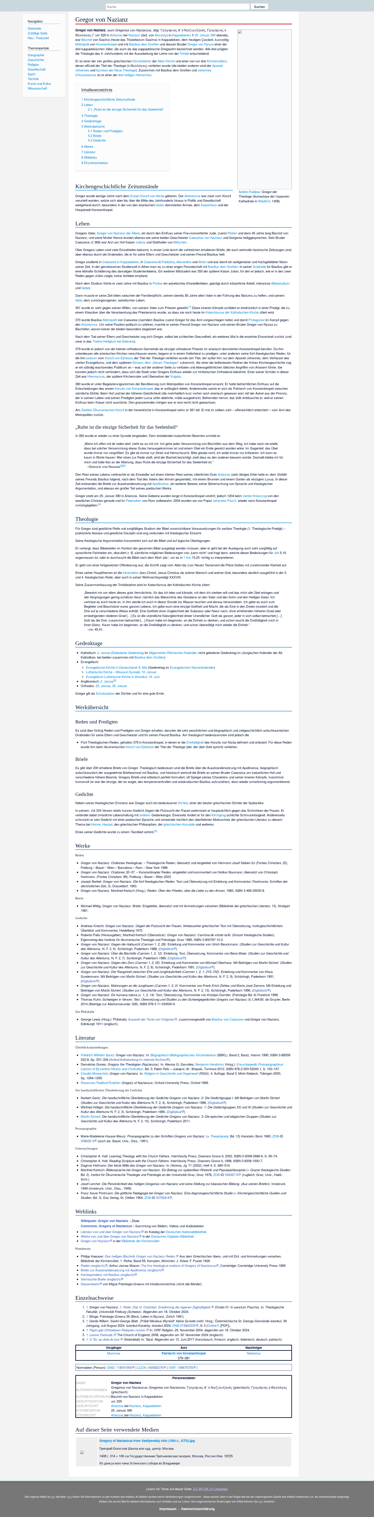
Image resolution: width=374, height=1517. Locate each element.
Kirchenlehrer (141, 61)
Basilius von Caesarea (227, 1019)
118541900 (124, 1367)
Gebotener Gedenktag (128, 652)
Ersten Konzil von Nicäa (147, 195)
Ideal (78, 300)
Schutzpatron (105, 693)
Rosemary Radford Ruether (100, 1082)
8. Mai (143, 667)
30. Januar (119, 685)
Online (212, 1325)
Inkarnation (130, 572)
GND (110, 1367)
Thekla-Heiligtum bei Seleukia (113, 341)
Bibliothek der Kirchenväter (141, 1240)
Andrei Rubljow (249, 191)
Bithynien (180, 242)
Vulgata (175, 376)
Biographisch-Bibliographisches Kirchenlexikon (183, 1055)
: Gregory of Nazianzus (106, 1226)
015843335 (188, 1325)
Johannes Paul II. (225, 500)
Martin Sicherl (90, 1116)
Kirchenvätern (217, 61)
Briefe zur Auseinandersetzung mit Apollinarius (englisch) (121, 1270)
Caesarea (151, 261)
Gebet (85, 287)
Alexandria (183, 261)
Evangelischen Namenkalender (192, 667)
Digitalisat (166, 948)
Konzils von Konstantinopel (134, 388)
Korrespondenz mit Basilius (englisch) (107, 1274)
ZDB (275, 1136)
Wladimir (264, 201)
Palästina (168, 261)
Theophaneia (219, 1136)
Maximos (113, 1353)
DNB (175, 1325)
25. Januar (202, 35)
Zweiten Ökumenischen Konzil (102, 409)
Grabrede (259, 266)
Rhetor (232, 233)
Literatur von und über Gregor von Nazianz (111, 1231)
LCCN (141, 1367)
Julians (140, 242)
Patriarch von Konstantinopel (184, 1353)
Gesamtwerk (90, 1284)
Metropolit (82, 44)
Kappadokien (181, 35)
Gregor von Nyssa (200, 44)
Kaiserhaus (209, 205)
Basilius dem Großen (144, 44)
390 (213, 35)
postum (91, 358)
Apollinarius (160, 483)
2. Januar (103, 652)
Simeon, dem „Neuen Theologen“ (155, 362)
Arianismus (192, 195)
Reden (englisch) (93, 1265)
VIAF (172, 1367)
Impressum (168, 1508)
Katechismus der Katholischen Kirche (232, 312)
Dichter (183, 802)
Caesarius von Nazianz (205, 237)
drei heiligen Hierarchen (134, 74)
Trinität (184, 53)
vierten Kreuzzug (255, 495)
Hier (69, 1496)
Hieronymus (96, 376)
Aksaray (161, 35)
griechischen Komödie (179, 824)
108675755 (185, 1367)
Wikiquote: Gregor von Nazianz (104, 1220)
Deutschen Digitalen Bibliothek (172, 1236)
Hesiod (107, 824)
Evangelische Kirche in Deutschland (111, 667)
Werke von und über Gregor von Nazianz (110, 1236)
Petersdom (133, 500)
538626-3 (87, 1141)
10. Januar (149, 672)
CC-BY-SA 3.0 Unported (210, 1488)
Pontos (158, 283)
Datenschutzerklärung (198, 1508)
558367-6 (231, 1174)
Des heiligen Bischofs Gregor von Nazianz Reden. (140, 1256)
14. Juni (154, 676)
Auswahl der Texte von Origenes (151, 1019)
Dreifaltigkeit (195, 742)
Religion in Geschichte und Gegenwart (171, 1073)
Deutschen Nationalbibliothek (186, 1231)
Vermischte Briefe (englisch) (101, 1279)
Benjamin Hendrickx (209, 1064)
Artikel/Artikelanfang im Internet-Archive (138, 1059)
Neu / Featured (38, 37)
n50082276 (155, 1367)
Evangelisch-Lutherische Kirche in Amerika (116, 676)
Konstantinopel (106, 44)
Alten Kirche (166, 61)
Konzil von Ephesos (119, 358)
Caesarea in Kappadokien (120, 261)
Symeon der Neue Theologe (116, 70)
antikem (145, 815)
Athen (202, 261)
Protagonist (256, 319)
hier (53, 1496)
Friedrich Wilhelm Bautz (97, 1055)
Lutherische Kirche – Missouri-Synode (113, 672)
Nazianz (134, 35)
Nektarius (254, 1353)
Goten (160, 205)
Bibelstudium (280, 283)
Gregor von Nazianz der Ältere (118, 233)
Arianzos (116, 35)
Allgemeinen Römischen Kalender (173, 652)
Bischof (86, 39)
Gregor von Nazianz (95, 1240)
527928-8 (162, 1197)
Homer (96, 824)
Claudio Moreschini (94, 1073)
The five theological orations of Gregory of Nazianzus (178, 1265)
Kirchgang (218, 815)
